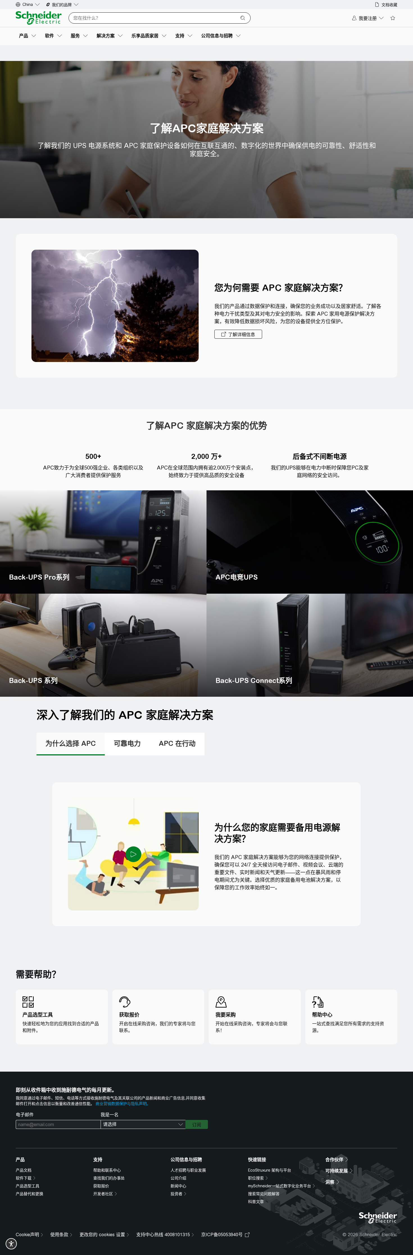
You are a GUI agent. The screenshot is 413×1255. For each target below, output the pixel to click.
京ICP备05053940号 (222, 1234)
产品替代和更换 (29, 1194)
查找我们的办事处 (109, 1178)
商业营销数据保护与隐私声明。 (123, 1103)
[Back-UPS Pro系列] (103, 542)
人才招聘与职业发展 (188, 1170)
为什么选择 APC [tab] (71, 743)
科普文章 (256, 1201)
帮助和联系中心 (107, 1170)
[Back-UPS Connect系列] (309, 645)
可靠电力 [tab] (127, 743)
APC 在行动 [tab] (177, 743)
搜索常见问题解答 (264, 1194)
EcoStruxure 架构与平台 (269, 1170)
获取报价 (101, 1186)
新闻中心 (178, 1186)
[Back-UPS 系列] (103, 645)
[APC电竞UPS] (309, 542)
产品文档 (23, 1170)
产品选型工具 (27, 1186)
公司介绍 (178, 1178)
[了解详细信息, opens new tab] (238, 334)
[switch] (11, 1244)
